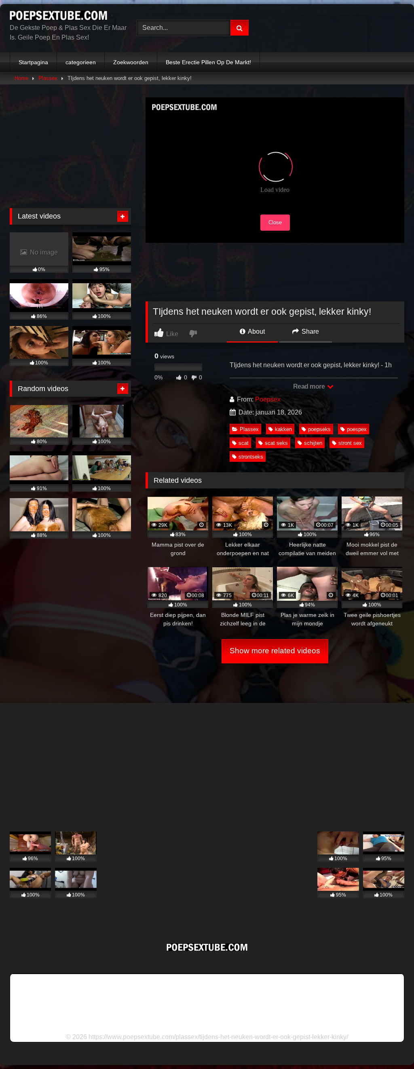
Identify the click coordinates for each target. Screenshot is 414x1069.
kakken (283, 429)
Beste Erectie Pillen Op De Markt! (208, 62)
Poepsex (268, 399)
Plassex (47, 78)
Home (21, 78)
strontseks (251, 457)
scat (244, 443)
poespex (357, 429)
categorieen (80, 62)
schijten (313, 443)
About (256, 331)
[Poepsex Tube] (64, 17)
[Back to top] (389, 1045)
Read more (309, 386)
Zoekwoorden (130, 62)
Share (309, 331)
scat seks (276, 443)
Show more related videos (275, 650)
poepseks (319, 429)
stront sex (350, 443)
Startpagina (33, 62)
